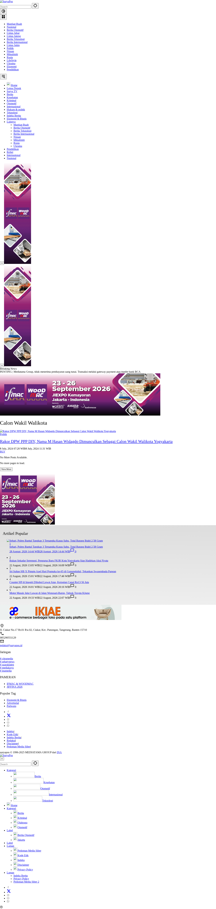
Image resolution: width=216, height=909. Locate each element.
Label (10, 830)
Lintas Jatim (13, 45)
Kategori (11, 770)
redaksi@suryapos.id (11, 645)
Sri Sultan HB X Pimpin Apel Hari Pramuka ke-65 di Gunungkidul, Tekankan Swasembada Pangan (62, 571)
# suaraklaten (7, 664)
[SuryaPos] (6, 1)
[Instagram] (8, 719)
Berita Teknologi (16, 39)
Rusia (10, 57)
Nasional (11, 27)
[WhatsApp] (8, 725)
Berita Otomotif (15, 30)
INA (59, 752)
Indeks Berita (14, 737)
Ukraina (11, 63)
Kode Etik (12, 734)
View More (6, 469)
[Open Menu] (3, 17)
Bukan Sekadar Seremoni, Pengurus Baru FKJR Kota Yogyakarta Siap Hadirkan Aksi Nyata (58, 560)
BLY (2, 451)
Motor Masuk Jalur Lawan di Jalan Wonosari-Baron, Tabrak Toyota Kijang (49, 593)
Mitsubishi (12, 54)
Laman (10, 845)
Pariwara (11, 706)
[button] (35, 6)
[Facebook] (8, 711)
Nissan (10, 51)
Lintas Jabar (13, 33)
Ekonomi (12, 66)
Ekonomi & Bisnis (16, 700)
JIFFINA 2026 (14, 686)
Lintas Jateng (14, 36)
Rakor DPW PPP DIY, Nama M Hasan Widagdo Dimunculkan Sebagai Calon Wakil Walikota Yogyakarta (86, 441)
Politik (10, 48)
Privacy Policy (21, 878)
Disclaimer (12, 743)
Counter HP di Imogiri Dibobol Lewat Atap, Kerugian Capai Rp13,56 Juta (49, 582)
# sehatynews (7, 661)
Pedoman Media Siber (18, 746)
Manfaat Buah (14, 23)
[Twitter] (9, 716)
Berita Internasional (17, 42)
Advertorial (13, 703)
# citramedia (6, 658)
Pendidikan (13, 69)
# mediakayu (7, 667)
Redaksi (11, 740)
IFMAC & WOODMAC (20, 683)
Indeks (10, 731)
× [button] (2, 758)
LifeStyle (12, 60)
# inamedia (6, 670)
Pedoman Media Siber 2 (26, 881)
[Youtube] (8, 722)
